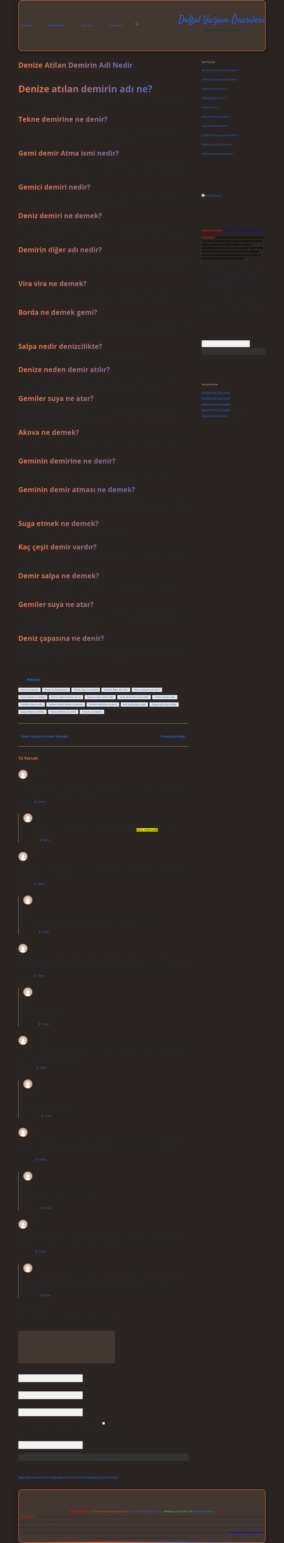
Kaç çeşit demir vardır (134, 704)
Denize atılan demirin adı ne (66, 697)
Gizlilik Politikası (56, 25)
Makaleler (34, 679)
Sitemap (112, 1477)
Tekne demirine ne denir (63, 712)
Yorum (21, 1328)
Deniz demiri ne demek (33, 697)
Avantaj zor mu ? (210, 107)
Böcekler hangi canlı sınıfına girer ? (220, 70)
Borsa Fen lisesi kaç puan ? (216, 116)
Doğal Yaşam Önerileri (221, 20)
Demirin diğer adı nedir (116, 689)
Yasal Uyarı (87, 25)
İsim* (21, 1371)
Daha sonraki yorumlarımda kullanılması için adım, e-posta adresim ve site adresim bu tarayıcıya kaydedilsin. (75, 1429)
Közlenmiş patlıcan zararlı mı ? (218, 144)
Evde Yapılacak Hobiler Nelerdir (44, 736)
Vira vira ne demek (92, 712)
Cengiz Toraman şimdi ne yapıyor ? (220, 135)
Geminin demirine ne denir (103, 704)
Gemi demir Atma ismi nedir (134, 697)
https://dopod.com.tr (92, 1477)
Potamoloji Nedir (173, 736)
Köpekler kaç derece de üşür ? (218, 154)
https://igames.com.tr (64, 1477)
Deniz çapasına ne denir (147, 689)
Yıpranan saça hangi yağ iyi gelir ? (220, 79)
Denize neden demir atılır (100, 697)
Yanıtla (41, 801)
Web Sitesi (24, 1405)
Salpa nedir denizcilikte (164, 704)
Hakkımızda (116, 25)
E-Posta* (23, 1388)
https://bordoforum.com (33, 1477)
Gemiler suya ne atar (32, 704)
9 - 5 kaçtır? (25, 1438)
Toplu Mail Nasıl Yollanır (214, 415)
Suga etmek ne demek (32, 712)
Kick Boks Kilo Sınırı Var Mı (216, 392)
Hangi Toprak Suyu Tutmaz (216, 404)
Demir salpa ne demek (86, 689)
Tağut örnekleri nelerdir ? (215, 126)
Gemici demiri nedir (165, 697)
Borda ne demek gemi (56, 689)
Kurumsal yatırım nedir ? (214, 89)
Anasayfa (27, 25)
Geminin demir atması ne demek (66, 704)
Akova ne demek (29, 689)
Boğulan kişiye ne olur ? (214, 98)
